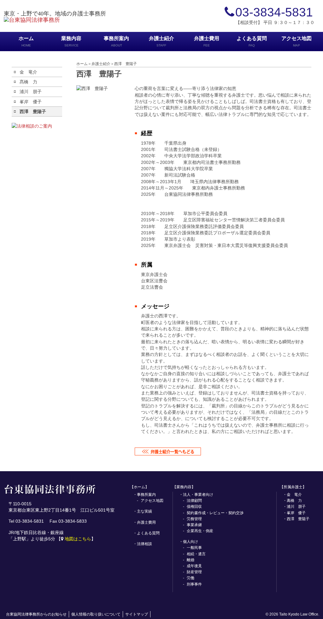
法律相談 (144, 544)
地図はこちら (78, 538)
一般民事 (194, 547)
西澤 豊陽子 (33, 111)
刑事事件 (194, 584)
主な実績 (144, 511)
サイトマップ (136, 614)
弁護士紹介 (161, 41)
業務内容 (71, 41)
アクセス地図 (296, 41)
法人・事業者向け (198, 494)
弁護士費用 (206, 41)
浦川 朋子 (31, 91)
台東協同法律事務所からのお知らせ (36, 614)
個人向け (190, 541)
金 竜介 (28, 72)
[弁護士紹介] (168, 451)
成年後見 (194, 566)
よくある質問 (252, 41)
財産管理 (194, 572)
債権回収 (194, 506)
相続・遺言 (196, 554)
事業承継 (194, 525)
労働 (190, 578)
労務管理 (194, 519)
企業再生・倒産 (200, 531)
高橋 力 (294, 500)
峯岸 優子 (31, 101)
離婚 (190, 560)
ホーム (26, 41)
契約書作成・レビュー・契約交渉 (215, 513)
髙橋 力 (28, 81)
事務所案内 (116, 41)
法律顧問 (194, 500)
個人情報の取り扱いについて (95, 614)
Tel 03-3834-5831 (26, 521)
